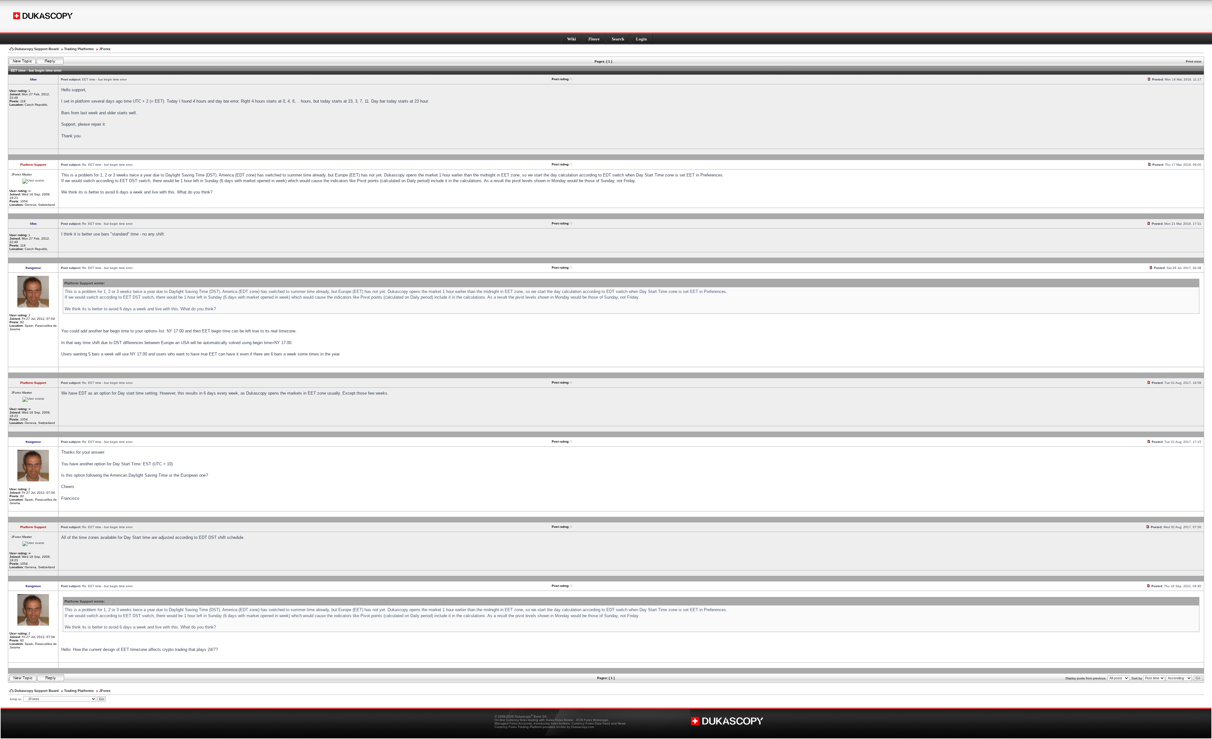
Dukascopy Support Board (37, 49)
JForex (104, 49)
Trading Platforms (79, 49)
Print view (1193, 61)
